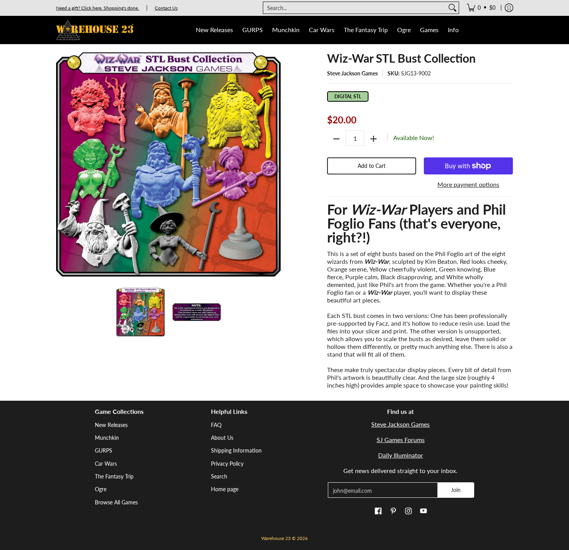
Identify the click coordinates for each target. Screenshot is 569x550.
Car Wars (106, 463)
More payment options (468, 184)
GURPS (103, 450)
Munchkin (107, 437)
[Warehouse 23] (95, 30)
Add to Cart (372, 165)
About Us (222, 437)
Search (219, 476)
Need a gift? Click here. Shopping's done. (97, 8)
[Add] (373, 139)
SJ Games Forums (401, 439)
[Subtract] (336, 139)
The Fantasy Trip (114, 476)
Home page (224, 489)
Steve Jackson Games (352, 73)
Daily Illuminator (400, 455)
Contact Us (166, 8)
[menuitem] (481, 7)
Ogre (100, 489)
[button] (378, 511)
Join (456, 490)
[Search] (452, 8)
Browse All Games (116, 502)
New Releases (111, 425)
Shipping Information (236, 450)
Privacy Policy (227, 463)
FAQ (216, 425)
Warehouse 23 (276, 538)
